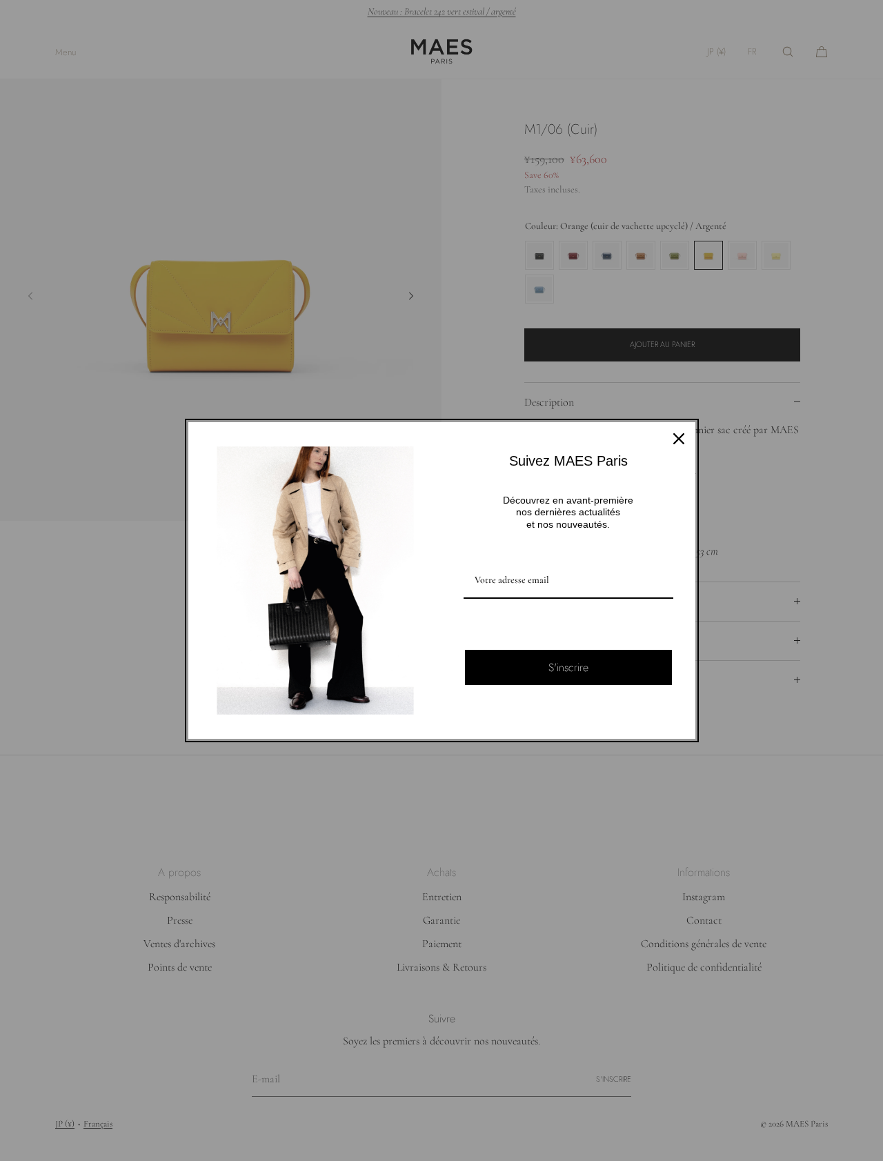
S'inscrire (568, 667)
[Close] (678, 438)
